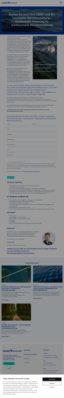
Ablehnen (52, 383)
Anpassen (52, 387)
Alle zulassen (52, 379)
